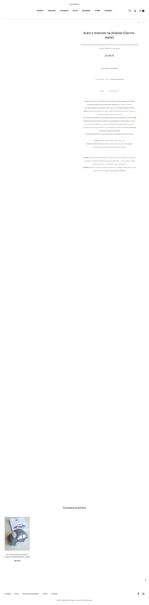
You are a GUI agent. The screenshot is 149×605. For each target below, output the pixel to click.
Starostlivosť (114, 91)
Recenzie (86, 10)
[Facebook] (138, 594)
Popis (102, 91)
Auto (21, 22)
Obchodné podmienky (30, 594)
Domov (40, 10)
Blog (75, 10)
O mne (97, 10)
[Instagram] (143, 594)
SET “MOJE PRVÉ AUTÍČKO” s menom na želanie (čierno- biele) (17, 556)
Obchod (52, 10)
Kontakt (108, 10)
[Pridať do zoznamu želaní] (27, 520)
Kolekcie (64, 10)
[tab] (102, 91)
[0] (140, 11)
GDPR (45, 594)
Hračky (14, 22)
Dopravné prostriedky (117, 79)
